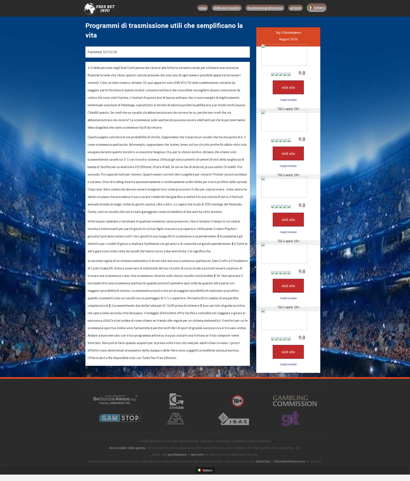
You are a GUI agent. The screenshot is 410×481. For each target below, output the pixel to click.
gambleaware (177, 454)
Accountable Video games (127, 447)
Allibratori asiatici (227, 8)
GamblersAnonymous (289, 461)
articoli (295, 8)
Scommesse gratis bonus (265, 8)
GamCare (263, 461)
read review (288, 100)
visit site (288, 87)
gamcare (197, 454)
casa (202, 8)
